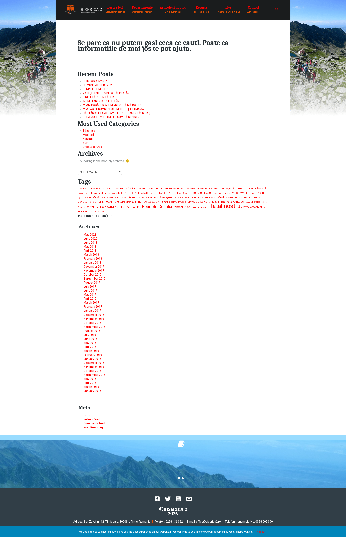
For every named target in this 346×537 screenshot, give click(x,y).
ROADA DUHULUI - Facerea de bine (124, 207)
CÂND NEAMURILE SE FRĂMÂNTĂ (249, 188)
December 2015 (94, 362)
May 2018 (90, 246)
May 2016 (90, 342)
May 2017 (90, 294)
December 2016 (94, 314)
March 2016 (91, 350)
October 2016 (92, 322)
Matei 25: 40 (211, 197)
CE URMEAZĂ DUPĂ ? (173, 188)
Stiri (85, 142)
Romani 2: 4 (181, 207)
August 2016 (92, 330)
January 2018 (92, 262)
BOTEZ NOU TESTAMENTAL (148, 188)
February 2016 (93, 354)
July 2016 (90, 334)
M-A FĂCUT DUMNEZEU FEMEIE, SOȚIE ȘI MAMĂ (113, 109)
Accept (261, 531)
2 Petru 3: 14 (84, 188)
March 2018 (91, 254)
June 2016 (90, 338)
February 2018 (93, 258)
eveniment (218, 193)
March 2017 (91, 302)
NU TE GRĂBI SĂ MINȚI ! (150, 202)
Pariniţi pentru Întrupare (174, 202)
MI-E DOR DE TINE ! (240, 197)
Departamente (142, 9)
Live (228, 9)
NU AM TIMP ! (112, 202)
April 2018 (90, 250)
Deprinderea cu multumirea (97, 193)
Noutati (88, 138)
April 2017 (90, 298)
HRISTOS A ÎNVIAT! (95, 81)
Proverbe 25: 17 (85, 207)
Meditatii (88, 134)
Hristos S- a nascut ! (181, 197)
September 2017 (94, 278)
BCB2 (129, 188)
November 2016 (94, 318)
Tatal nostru (224, 206)
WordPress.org (93, 427)
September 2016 (94, 326)
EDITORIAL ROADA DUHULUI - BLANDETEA (148, 193)
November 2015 (94, 366)
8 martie (94, 188)
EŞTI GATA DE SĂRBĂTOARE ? (93, 197)
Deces (80, 193)
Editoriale (89, 130)
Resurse (201, 9)
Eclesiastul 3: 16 (118, 193)
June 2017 (90, 290)
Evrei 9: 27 (229, 193)
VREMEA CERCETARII (251, 207)
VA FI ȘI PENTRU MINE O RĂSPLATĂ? (106, 93)
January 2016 (92, 358)
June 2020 (90, 238)
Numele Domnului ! (128, 202)
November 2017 (94, 270)
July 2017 (90, 286)
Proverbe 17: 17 (259, 202)
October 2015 (92, 370)
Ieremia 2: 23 (198, 197)
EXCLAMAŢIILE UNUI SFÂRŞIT (249, 193)
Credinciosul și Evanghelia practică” (202, 188)
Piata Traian (226, 202)
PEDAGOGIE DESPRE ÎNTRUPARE (203, 202)
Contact (254, 9)
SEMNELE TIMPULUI (95, 89)
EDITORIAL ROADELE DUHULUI (186, 193)
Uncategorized (92, 146)
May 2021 (90, 234)
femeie (132, 197)
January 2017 (92, 310)
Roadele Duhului (157, 206)
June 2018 (90, 242)
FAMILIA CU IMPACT (118, 197)
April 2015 (90, 382)
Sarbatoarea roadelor (199, 207)
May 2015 (90, 378)
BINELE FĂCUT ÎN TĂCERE (99, 97)
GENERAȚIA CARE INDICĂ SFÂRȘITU (154, 197)
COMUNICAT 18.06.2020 (98, 85)
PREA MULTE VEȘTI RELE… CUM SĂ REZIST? (111, 117)
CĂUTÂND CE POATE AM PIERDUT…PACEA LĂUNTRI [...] (117, 113)
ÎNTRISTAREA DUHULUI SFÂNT (102, 101)
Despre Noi (115, 9)
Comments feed (94, 423)
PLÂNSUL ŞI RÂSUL (242, 202)
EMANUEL (208, 193)
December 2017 (94, 266)
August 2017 (92, 282)
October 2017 (92, 274)
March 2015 (91, 386)
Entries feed (92, 419)
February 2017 (93, 306)
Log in (87, 415)
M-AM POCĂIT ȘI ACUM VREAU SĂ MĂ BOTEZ (112, 105)
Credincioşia (225, 188)
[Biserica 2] (82, 9)
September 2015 (94, 374)
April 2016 (90, 346)
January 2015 (92, 390)
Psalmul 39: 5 (99, 207)
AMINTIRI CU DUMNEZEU (112, 188)
